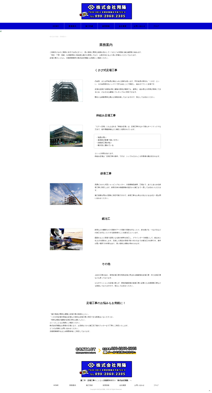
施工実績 (89, 26)
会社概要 (123, 26)
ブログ (156, 26)
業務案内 (72, 26)
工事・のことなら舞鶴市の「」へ (106, 380)
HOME (56, 26)
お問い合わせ (139, 26)
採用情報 (106, 26)
